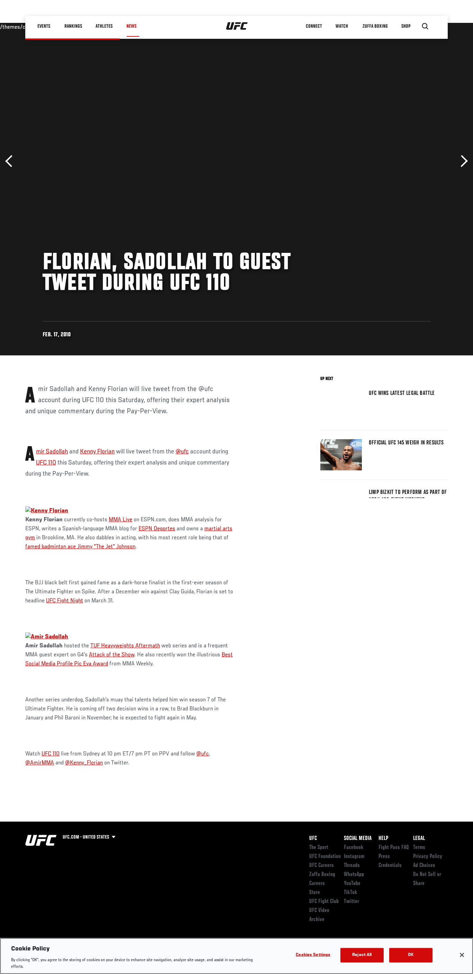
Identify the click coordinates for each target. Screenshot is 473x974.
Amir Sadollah (52, 451)
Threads (352, 865)
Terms (419, 847)
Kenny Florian (97, 451)
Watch (342, 26)
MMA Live (120, 520)
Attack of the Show (111, 655)
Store (314, 892)
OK (410, 955)
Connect (314, 26)
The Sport (318, 847)
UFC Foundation (325, 856)
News (131, 26)
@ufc (182, 451)
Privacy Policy (427, 856)
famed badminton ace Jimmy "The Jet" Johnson (80, 547)
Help (383, 838)
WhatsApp (354, 874)
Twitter (351, 901)
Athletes (104, 26)
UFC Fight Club (324, 901)
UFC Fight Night (64, 601)
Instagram (354, 856)
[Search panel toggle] (425, 26)
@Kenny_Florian (84, 763)
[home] (237, 26)
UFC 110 (46, 462)
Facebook (354, 847)
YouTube (352, 883)
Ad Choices (424, 865)
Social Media (358, 838)
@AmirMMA (39, 763)
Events (44, 26)
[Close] (462, 955)
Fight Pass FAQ (393, 847)
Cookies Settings (313, 955)
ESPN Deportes (157, 529)
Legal (419, 838)
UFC (313, 838)
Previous (11, 161)
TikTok (350, 892)
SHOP (406, 26)
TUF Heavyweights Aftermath (125, 646)
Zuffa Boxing (375, 26)
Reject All (362, 955)
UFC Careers (321, 865)
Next (462, 161)
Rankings (73, 26)
